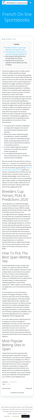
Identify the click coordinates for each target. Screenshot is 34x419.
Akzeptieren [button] (25, 416)
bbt (4, 39)
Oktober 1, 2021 (11, 39)
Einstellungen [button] (15, 416)
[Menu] (30, 2)
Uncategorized (13, 382)
